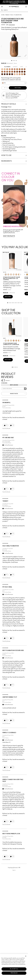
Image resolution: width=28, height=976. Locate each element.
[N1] (10, 69)
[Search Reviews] (25, 388)
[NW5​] (6, 341)
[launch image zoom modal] (25, 55)
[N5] (22, 69)
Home (2, 14)
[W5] (15, 72)
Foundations (18, 14)
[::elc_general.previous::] (3, 274)
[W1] (17, 74)
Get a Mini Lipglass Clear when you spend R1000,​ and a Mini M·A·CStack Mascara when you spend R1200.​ (14, 2)
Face (11, 14)
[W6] (20, 72)
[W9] (10, 74)
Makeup (7, 14)
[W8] (7, 74)
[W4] (5, 72)
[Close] (25, 956)
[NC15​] (19, 341)
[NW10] (11, 274)
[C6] (10, 72)
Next (14, 870)
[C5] (2, 72)
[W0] (2, 69)
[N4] (25, 69)
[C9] (25, 72)
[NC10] (6, 274)
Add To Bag (18, 87)
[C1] (7, 69)
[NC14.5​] (16, 341)
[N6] (17, 72)
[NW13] (16, 274)
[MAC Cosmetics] (14, 6)
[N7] (5, 74)
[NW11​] (14, 341)
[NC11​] (11, 341)
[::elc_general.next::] (20, 274)
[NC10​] (8, 341)
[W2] (15, 69)
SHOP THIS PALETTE (9, 236)
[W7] (2, 74)
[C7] (12, 72)
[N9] (12, 74)
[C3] (20, 69)
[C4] (7, 72)
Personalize (14, 973)
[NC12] (14, 274)
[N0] (15, 74)
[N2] (20, 74)
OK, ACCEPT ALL (14, 968)
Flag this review (6, 428)
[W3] (12, 69)
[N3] (17, 69)
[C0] (5, 69)
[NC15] (19, 274)
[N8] (22, 72)
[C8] (25, 74)
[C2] (22, 74)
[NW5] (8, 274)
